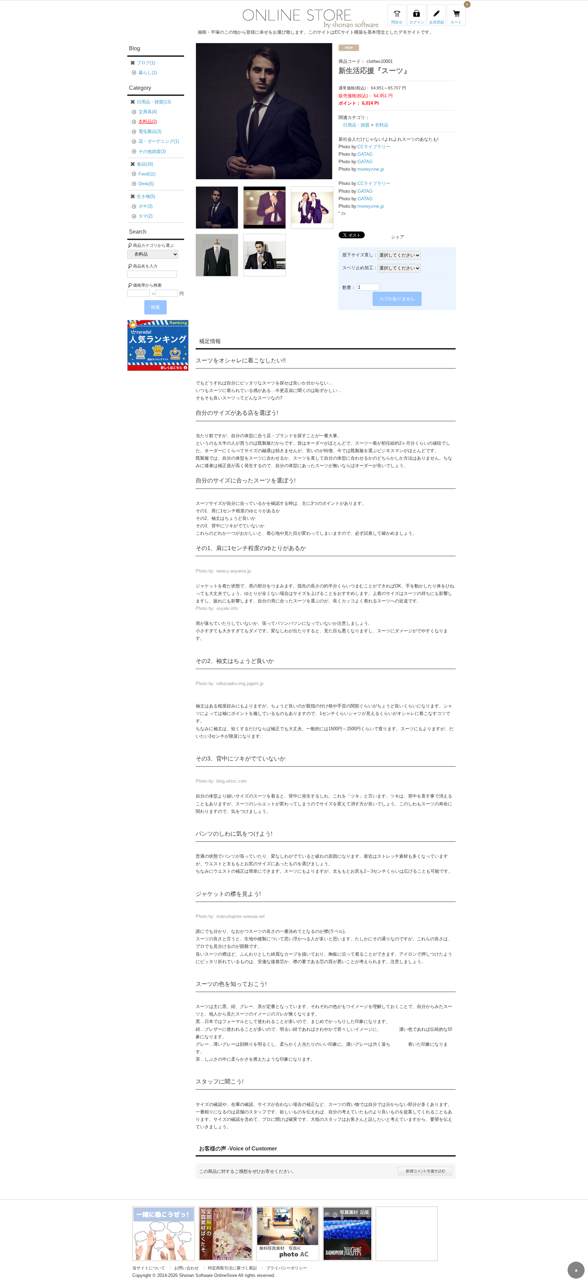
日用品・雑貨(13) (154, 101)
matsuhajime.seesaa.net (240, 916)
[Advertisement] (160, 475)
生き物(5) (146, 196)
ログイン (416, 22)
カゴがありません (397, 298)
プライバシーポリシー (286, 1268)
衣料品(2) (147, 121)
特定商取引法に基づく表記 (232, 1268)
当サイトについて (148, 1268)
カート (456, 22)
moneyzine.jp (371, 169)
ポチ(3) (145, 206)
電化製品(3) (149, 131)
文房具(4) (147, 111)
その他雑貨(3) (152, 151)
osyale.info (227, 608)
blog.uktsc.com (231, 781)
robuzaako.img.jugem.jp (239, 683)
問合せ (397, 22)
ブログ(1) (146, 62)
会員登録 (436, 22)
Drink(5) (146, 183)
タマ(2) (145, 216)
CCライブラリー (374, 146)
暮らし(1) (147, 72)
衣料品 (381, 124)
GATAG (365, 154)
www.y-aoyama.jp (233, 571)
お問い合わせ (186, 1268)
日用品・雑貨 (356, 124)
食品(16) (145, 164)
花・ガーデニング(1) (158, 141)
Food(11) (147, 173)
